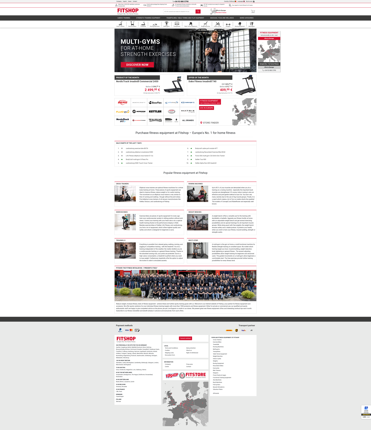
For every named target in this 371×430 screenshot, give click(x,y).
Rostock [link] (133, 355)
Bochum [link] (139, 347)
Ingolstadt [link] (143, 351)
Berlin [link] (129, 347)
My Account (249, 1)
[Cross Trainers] (125, 194)
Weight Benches (194, 212)
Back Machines (217, 382)
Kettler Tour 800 (200, 159)
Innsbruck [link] (123, 370)
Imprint (125, 1)
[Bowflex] (155, 102)
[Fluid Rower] (123, 111)
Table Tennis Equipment (220, 354)
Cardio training (123, 18)
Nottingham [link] (127, 364)
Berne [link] (121, 381)
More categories (247, 18)
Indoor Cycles (217, 358)
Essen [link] (157, 349)
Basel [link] (117, 381)
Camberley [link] (137, 362)
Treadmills (120, 240)
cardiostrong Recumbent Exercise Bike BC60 (210, 152)
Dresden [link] (139, 349)
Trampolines (216, 351)
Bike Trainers (217, 370)
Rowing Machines (195, 184)
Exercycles (216, 368)
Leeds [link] (124, 362)
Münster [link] (151, 353)
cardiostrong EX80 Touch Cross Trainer (139, 163)
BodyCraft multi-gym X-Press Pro (137, 159)
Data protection (191, 348)
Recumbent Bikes (218, 366)
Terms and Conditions (171, 348)
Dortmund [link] (133, 349)
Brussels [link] (124, 386)
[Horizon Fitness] (139, 111)
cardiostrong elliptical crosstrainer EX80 (139, 152)
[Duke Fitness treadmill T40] (245, 85)
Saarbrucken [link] (140, 355)
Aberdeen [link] (119, 362)
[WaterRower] (172, 120)
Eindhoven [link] (142, 374)
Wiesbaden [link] (119, 358)
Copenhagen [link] (120, 396)
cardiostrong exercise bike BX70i (137, 148)
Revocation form (170, 355)
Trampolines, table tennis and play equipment (185, 18)
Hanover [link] (136, 351)
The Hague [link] (134, 374)
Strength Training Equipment (148, 18)
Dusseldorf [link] (146, 349)
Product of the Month (127, 77)
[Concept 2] (188, 102)
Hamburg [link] (131, 351)
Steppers (215, 373)
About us (189, 350)
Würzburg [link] (126, 358)
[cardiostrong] (172, 102)
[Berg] (123, 102)
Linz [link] (134, 370)
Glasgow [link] (150, 362)
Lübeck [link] (134, 353)
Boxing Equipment (218, 363)
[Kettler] (155, 111)
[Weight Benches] (197, 222)
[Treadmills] (125, 250)
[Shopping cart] (254, 11)
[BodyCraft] (139, 102)
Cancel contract (185, 338)
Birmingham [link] (130, 362)
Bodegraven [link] (127, 374)
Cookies (167, 350)
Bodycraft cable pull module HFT (206, 148)
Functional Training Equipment (222, 377)
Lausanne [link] (127, 381)
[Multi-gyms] (197, 250)
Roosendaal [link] (149, 374)
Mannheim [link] (140, 353)
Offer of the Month (199, 77)
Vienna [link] (144, 370)
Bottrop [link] (149, 347)
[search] (198, 11)
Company (119, 1)
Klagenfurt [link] (129, 370)
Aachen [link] (118, 347)
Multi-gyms (193, 240)
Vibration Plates (218, 389)
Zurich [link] (132, 381)
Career (129, 1)
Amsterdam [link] (119, 374)
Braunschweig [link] (120, 349)
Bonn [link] (144, 347)
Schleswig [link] (148, 355)
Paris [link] (120, 391)
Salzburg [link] (138, 370)
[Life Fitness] (172, 111)
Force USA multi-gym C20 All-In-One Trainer (210, 156)
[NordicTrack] (123, 120)
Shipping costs (169, 353)
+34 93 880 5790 (270, 70)
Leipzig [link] (129, 353)
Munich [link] (146, 353)
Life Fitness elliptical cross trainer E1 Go (139, 156)
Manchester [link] (119, 364)
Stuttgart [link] (154, 355)
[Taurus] (155, 120)
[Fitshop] (128, 11)
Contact (135, 1)
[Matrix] (188, 111)
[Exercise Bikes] (125, 222)
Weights (215, 361)
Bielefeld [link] (134, 347)
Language (240, 1)
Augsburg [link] (124, 347)
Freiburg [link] (124, 351)
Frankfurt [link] (119, 351)
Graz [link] (117, 370)
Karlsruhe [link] (149, 351)
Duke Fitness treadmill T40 (202, 81)
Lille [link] (117, 391)
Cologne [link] (123, 353)
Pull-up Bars (216, 384)
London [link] (156, 362)
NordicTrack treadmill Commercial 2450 (137, 81)
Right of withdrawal (192, 353)
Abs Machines (217, 380)
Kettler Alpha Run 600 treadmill (205, 163)
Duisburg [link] (152, 349)
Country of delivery (229, 1)
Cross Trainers (122, 184)
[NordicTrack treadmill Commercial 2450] (173, 85)
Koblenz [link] (118, 353)
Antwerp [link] (118, 386)
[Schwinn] (139, 120)
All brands (216, 393)
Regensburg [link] (127, 355)
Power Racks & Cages (219, 375)
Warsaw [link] (118, 401)
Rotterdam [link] (119, 376)
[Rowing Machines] (197, 194)
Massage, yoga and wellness (222, 18)
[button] (121, 50)
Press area (189, 364)
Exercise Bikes (122, 212)
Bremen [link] (127, 349)
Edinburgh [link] (144, 362)
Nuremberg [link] (119, 355)
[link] (228, 112)
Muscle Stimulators (218, 387)
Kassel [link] (155, 351)
